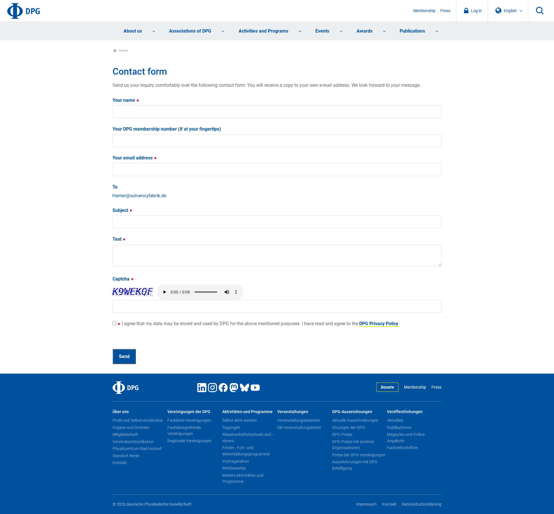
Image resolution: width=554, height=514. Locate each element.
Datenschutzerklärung (421, 504)
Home (123, 50)
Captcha (122, 279)
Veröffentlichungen (405, 411)
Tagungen (231, 427)
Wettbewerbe (234, 468)
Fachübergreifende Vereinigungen (184, 430)
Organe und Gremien (131, 427)
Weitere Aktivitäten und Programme (242, 478)
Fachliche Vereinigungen (189, 420)
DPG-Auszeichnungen (352, 411)
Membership (424, 10)
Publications (412, 31)
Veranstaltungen (292, 411)
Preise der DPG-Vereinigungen (358, 455)
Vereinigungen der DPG (188, 411)
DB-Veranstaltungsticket (299, 427)
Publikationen (399, 427)
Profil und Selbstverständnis (138, 420)
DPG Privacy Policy (378, 323)
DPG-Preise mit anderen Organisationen (353, 444)
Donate (387, 387)
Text (118, 239)
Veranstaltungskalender (298, 420)
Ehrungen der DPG (348, 427)
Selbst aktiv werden (239, 420)
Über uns (121, 411)
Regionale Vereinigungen (189, 440)
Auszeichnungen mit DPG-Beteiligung (355, 465)
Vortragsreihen (235, 461)
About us (132, 31)
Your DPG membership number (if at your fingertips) (167, 129)
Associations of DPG (190, 31)
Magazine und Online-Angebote (406, 437)
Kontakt (120, 462)
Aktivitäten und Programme (247, 411)
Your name (124, 100)
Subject (121, 210)
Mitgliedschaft (125, 434)
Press (445, 10)
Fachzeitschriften (402, 447)
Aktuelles (395, 420)
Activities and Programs (263, 31)
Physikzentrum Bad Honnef (137, 448)
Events (322, 31)
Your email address (133, 158)
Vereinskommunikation (133, 441)
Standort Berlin (126, 455)
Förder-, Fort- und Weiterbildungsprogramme (246, 450)
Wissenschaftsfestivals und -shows (247, 437)
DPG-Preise (342, 434)
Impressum (366, 504)
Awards (365, 31)
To (115, 187)
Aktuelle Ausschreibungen (355, 420)
